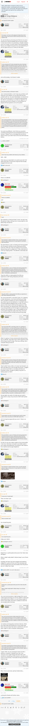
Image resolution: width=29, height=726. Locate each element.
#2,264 (27, 640)
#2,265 (27, 668)
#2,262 (27, 579)
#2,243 (27, 86)
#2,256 (27, 430)
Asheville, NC (25, 172)
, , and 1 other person (11, 570)
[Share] (24, 30)
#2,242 (27, 59)
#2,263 (27, 611)
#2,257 (27, 461)
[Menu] (2, 1)
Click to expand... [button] (14, 73)
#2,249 (27, 235)
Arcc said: (3, 89)
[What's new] (27, 1)
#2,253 (27, 355)
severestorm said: (5, 195)
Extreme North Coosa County (22, 54)
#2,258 (27, 491)
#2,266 (27, 692)
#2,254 (27, 384)
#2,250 (27, 263)
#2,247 (27, 192)
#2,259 (27, 513)
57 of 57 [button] (18, 701)
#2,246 (27, 175)
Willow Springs (25, 27)
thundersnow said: (5, 582)
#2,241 (27, 30)
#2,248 (27, 212)
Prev (14, 701)
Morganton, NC (25, 187)
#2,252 (27, 321)
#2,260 (27, 531)
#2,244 (27, 114)
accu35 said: (4, 32)
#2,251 (27, 289)
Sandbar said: (4, 62)
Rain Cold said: (5, 215)
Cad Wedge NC (5, 18)
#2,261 (27, 550)
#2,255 (27, 410)
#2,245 (27, 149)
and (6, 141)
